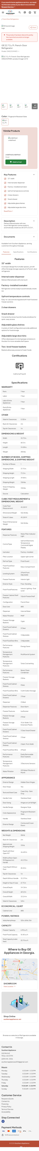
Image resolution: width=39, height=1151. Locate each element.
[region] (19, 150)
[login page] (29, 12)
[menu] (3, 12)
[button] (24, 12)
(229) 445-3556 (7, 1059)
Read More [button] (8, 211)
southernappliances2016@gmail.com (15, 1062)
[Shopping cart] (34, 12)
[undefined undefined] (15, 144)
